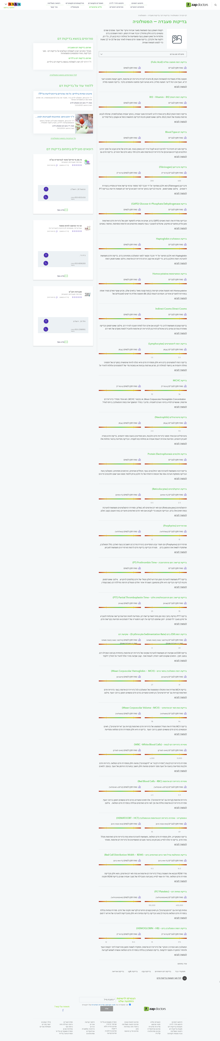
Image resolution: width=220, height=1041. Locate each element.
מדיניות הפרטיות (98, 1005)
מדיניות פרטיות (154, 1027)
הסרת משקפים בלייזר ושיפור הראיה (108, 1023)
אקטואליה (75, 7)
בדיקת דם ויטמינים (163, 971)
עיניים (92, 1027)
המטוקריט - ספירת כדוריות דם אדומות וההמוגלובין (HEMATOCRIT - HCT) (151, 818)
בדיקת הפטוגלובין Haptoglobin (171, 238)
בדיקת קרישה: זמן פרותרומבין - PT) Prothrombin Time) (159, 562)
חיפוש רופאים (137, 3)
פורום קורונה (112, 1033)
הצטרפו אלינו (155, 1022)
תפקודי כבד (180, 971)
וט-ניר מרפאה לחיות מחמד (70, 225)
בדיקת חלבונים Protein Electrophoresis (167, 454)
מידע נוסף (60, 210)
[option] (63, 193)
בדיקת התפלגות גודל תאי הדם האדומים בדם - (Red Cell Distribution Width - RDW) (145, 854)
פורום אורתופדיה (153, 1029)
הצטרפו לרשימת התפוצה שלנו (126, 1000)
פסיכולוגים (90, 1033)
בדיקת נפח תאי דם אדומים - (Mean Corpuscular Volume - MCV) (154, 707)
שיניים (92, 1024)
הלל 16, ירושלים (79, 321)
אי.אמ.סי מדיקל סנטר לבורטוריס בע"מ (66, 159)
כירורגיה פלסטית (88, 1029)
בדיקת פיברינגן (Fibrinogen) (173, 167)
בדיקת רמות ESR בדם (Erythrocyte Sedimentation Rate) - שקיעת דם (152, 634)
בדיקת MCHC (180, 380)
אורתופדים (90, 1031)
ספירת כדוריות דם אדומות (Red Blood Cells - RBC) (162, 781)
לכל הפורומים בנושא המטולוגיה (63, 75)
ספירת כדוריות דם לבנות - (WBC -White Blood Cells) (160, 744)
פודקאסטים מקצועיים (75, 3)
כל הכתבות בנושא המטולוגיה (63, 138)
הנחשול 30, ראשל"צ (78, 189)
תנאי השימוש (110, 1005)
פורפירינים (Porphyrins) (175, 525)
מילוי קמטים (46, 1022)
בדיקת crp (146, 971)
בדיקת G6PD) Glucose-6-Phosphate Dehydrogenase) (159, 203)
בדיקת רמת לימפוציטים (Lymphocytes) (167, 343)
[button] (63, 1010)
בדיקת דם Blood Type (176, 132)
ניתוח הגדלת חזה (66, 1024)
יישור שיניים (46, 1024)
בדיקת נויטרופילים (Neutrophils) (171, 417)
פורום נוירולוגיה (111, 1031)
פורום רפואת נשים (132, 1022)
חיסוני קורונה (90, 1022)
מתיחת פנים (68, 1029)
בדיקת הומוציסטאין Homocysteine (170, 273)
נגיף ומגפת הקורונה (174, 1033)
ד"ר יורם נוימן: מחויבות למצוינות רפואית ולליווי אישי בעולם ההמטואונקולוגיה (54, 116)
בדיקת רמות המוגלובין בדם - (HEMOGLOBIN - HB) (161, 928)
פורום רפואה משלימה (130, 1024)
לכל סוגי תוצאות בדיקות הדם (169, 978)
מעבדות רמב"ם (75, 291)
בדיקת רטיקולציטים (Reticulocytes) (169, 488)
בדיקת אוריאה (118, 971)
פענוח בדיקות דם (175, 1029)
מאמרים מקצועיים (95, 3)
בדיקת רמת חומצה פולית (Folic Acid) (169, 62)
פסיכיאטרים (68, 1022)
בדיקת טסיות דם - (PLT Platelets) (170, 891)
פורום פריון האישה (131, 1031)
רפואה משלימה (53, 3)
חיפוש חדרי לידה (116, 3)
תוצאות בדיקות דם (175, 1027)
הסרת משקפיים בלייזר (64, 1031)
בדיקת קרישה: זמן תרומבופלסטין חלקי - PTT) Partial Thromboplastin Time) (150, 597)
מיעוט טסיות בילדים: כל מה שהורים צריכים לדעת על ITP (65, 93)
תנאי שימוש (156, 1024)
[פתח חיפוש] (215, 5)
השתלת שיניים (45, 1027)
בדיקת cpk (133, 971)
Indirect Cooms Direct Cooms (171, 308)
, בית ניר (82, 255)
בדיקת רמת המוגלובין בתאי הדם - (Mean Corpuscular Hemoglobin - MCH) (149, 671)
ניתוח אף (69, 1027)
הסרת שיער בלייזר (66, 1033)
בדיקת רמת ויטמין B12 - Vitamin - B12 (168, 97)
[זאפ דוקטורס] (197, 4)
